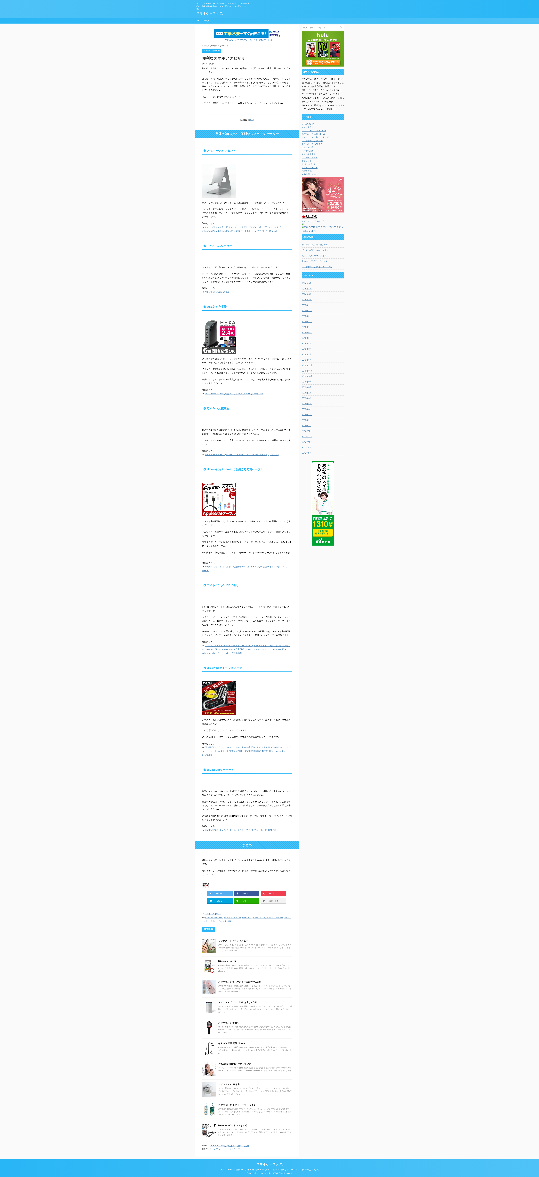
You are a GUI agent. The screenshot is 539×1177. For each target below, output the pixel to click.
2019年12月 (307, 305)
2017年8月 (306, 453)
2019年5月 (307, 338)
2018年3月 (307, 414)
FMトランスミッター (232, 917)
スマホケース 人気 (210, 13)
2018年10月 (307, 376)
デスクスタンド (259, 917)
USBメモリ (246, 917)
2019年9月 (307, 316)
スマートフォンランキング (313, 221)
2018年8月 (307, 387)
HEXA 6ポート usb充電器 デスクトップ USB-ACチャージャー (234, 393)
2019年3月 (307, 349)
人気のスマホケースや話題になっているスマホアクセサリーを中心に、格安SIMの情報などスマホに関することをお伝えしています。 (269, 1170)
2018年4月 (307, 409)
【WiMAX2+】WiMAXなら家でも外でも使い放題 (247, 39)
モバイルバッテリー (274, 917)
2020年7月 (307, 288)
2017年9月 (306, 447)
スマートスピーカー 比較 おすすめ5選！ (238, 1002)
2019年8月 (307, 321)
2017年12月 (307, 431)
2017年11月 (307, 436)
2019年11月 (307, 310)
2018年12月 (307, 365)
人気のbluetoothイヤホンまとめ (234, 1063)
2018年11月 (307, 371)
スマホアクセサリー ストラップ (225, 1149)
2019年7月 (306, 327)
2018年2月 (306, 420)
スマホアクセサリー (213, 914)
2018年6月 (307, 398)
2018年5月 (307, 403)
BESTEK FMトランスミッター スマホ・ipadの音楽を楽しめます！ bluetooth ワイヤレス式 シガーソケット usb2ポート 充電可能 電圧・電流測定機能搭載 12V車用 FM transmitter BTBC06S (246, 751)
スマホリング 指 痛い (229, 1022)
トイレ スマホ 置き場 (229, 1084)
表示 (251, 120)
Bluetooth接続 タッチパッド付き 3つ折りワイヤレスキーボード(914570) (240, 830)
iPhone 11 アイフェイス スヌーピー (317, 261)
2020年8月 (307, 283)
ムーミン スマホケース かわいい (316, 255)
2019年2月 (306, 354)
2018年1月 (306, 425)
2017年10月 (307, 442)
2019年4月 (307, 343)
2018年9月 (307, 381)
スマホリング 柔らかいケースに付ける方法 (239, 981)
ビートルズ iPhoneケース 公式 (315, 250)
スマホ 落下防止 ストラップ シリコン (237, 1104)
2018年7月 (306, 392)
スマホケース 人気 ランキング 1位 (317, 266)
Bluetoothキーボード (214, 917)
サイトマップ (203, 20)
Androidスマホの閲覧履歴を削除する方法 (229, 1145)
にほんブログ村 (310, 230)
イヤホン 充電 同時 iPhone (231, 1043)
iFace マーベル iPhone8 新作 (315, 245)
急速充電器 (227, 921)
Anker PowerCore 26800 (217, 292)
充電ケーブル (216, 921)
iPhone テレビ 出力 (228, 961)
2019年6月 (307, 332)
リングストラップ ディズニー (233, 940)
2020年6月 (307, 294)
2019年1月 (306, 360)
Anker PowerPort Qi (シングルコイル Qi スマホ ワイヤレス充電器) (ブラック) (242, 454)
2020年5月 (307, 299)
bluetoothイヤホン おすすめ (232, 1125)
